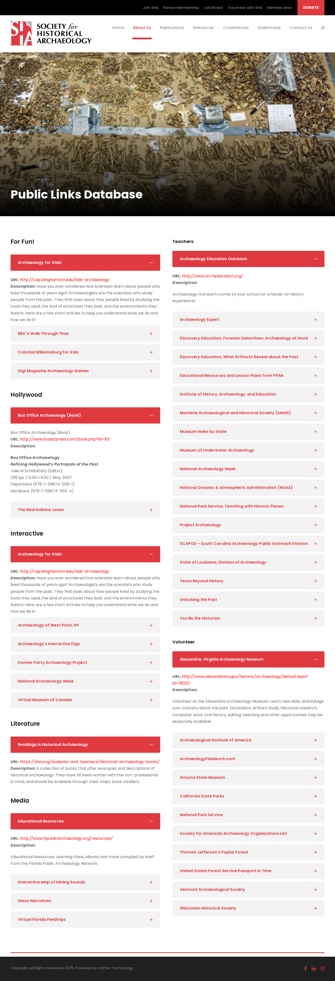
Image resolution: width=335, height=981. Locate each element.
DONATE (311, 7)
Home (118, 27)
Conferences (236, 27)
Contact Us (301, 27)
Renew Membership (181, 7)
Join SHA (150, 7)
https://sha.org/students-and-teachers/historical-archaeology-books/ (90, 762)
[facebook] (305, 969)
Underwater (269, 27)
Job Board (213, 7)
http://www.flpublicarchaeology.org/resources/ (66, 838)
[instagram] (322, 969)
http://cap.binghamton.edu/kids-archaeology (64, 280)
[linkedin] (314, 969)
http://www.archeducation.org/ (212, 276)
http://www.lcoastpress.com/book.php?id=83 (64, 439)
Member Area (279, 7)
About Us (142, 27)
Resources (203, 27)
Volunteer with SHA (245, 7)
